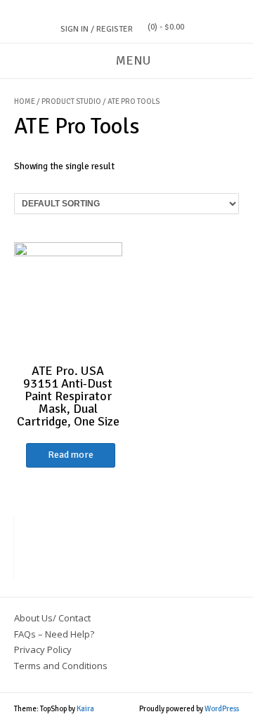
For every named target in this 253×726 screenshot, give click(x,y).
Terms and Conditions (61, 665)
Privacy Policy (43, 649)
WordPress (222, 708)
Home (24, 101)
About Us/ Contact (52, 618)
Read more (70, 455)
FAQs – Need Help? (54, 634)
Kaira (85, 708)
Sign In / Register (96, 29)
